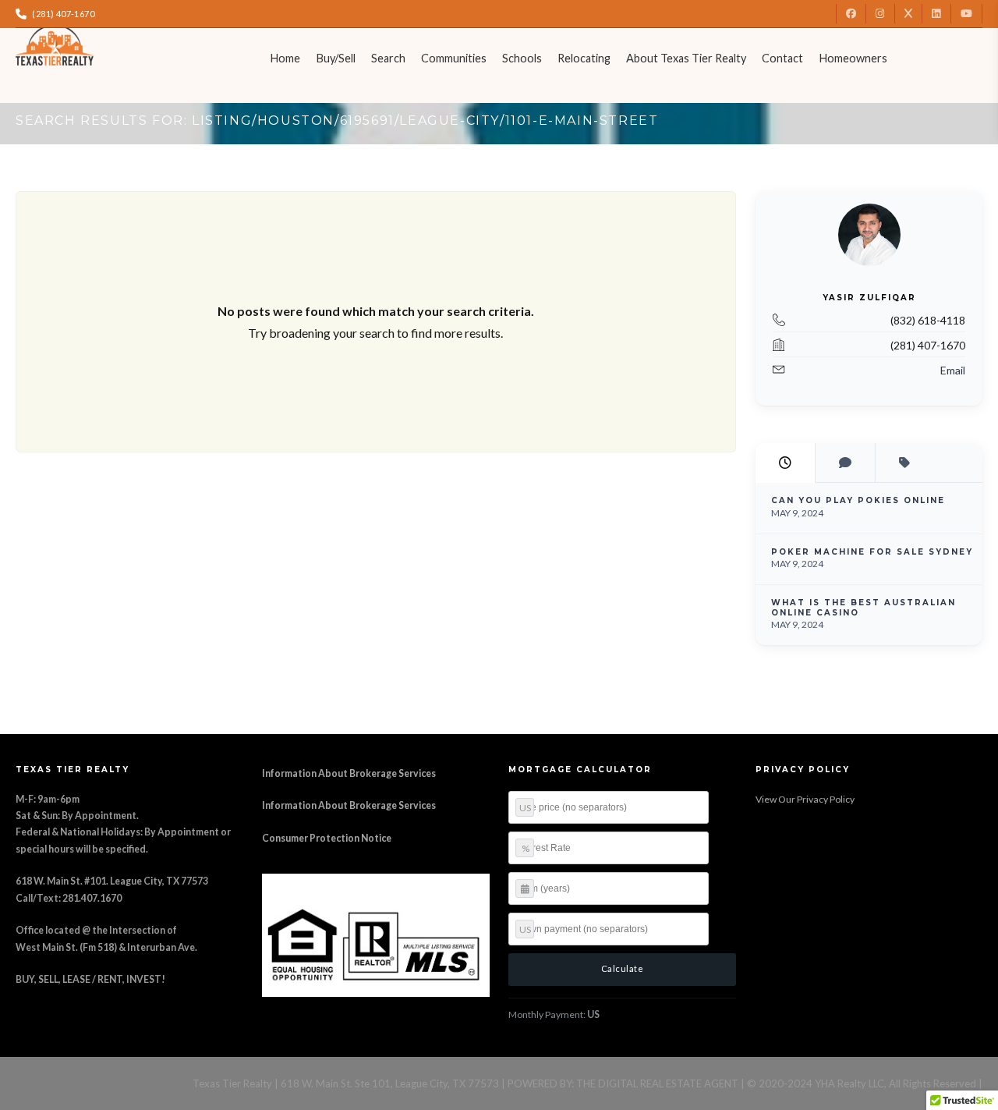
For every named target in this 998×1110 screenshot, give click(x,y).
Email (952, 370)
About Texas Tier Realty (686, 58)
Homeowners (853, 58)
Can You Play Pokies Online (858, 500)
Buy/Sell (336, 58)
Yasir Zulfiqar (868, 298)
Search (388, 58)
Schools (522, 58)
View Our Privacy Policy (805, 799)
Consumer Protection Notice (326, 838)
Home (285, 58)
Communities (454, 58)
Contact (782, 58)
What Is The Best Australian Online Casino (863, 608)
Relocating (583, 58)
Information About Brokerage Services (349, 773)
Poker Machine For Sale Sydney (872, 552)
